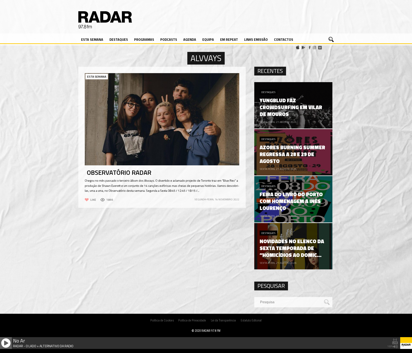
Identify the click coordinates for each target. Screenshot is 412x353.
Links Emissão (256, 39)
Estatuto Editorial (251, 320)
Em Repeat (229, 39)
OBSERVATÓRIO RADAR (119, 172)
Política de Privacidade (192, 320)
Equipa (208, 39)
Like (93, 199)
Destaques (118, 39)
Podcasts (168, 39)
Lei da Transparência (223, 320)
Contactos (283, 39)
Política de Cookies (162, 320)
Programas (144, 39)
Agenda (189, 39)
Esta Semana (92, 39)
